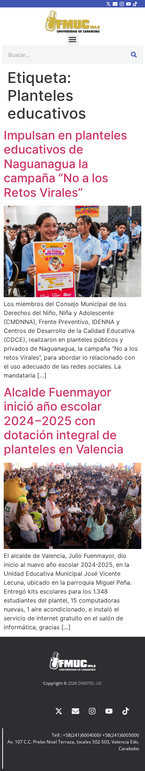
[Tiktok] (135, 3)
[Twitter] (108, 3)
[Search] (134, 54)
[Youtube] (128, 3)
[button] (73, 39)
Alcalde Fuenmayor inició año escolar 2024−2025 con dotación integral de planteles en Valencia (63, 421)
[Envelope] (115, 3)
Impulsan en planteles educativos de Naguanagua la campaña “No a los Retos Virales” (65, 164)
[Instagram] (121, 3)
